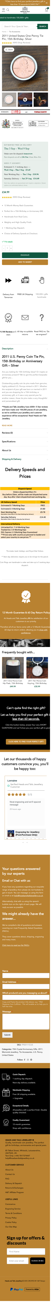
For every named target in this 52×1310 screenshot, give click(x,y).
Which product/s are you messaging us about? (25, 993)
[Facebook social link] (24, 1060)
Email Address (10, 982)
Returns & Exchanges (14, 1188)
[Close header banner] (46, 3)
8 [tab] (35, 840)
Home (4, 32)
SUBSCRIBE (37, 1261)
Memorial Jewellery (10, 1052)
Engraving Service (13, 1209)
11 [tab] (23, 844)
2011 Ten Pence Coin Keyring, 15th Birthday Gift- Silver (37, 683)
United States (7, 1055)
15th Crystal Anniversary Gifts (24, 1049)
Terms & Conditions (13, 1213)
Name (6, 971)
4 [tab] (19, 840)
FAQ (7, 1179)
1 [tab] (7, 840)
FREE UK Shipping (25, 294)
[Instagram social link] (27, 1060)
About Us (9, 1170)
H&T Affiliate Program (14, 1192)
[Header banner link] (25, 3)
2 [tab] (11, 840)
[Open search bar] (8, 10)
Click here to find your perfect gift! (26, 741)
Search (42, 26)
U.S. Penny (37, 1052)
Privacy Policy (11, 1218)
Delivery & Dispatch (13, 1183)
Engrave (25, 255)
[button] (4, 70)
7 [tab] (31, 840)
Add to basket (25, 262)
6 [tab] (27, 840)
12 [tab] (27, 844)
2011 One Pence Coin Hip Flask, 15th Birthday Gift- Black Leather (13, 683)
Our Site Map (11, 1227)
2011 (40, 1049)
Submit (7, 1035)
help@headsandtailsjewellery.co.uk (28, 895)
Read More (7, 425)
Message (7, 1011)
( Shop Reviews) (21, 42)
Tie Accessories (14, 32)
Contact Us (10, 1174)
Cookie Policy (11, 1222)
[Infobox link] (19, 1078)
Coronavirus (10, 1204)
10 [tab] (43, 840)
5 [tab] (23, 840)
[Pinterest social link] (31, 1060)
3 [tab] (15, 840)
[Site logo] (24, 9)
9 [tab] (39, 840)
